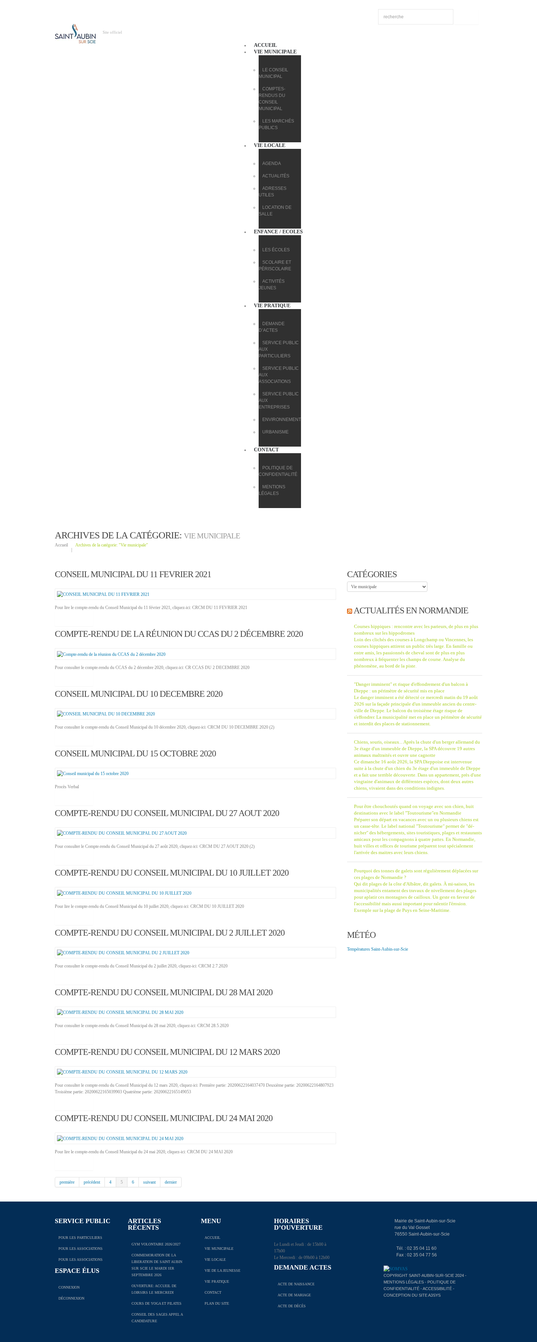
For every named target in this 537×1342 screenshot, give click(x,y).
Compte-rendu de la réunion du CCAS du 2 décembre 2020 (179, 634)
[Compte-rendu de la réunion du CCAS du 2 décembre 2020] (111, 653)
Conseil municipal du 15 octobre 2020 (135, 753)
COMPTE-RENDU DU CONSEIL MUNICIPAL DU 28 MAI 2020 (164, 992)
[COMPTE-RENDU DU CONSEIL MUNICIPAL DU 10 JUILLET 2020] (124, 892)
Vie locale (269, 145)
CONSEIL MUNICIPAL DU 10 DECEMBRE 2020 (138, 694)
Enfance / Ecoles (278, 231)
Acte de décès (292, 1306)
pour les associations (80, 1249)
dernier (171, 1182)
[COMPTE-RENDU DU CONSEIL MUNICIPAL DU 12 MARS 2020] (122, 1071)
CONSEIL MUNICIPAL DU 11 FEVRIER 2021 (133, 574)
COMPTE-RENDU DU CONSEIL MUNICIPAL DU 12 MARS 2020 (167, 1052)
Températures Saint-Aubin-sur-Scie (377, 949)
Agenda (271, 163)
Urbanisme (275, 432)
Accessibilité (437, 1288)
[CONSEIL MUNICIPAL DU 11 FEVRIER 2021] (103, 594)
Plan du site (217, 1303)
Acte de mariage (294, 1295)
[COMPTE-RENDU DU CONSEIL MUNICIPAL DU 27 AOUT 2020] (122, 832)
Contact (266, 449)
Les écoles (276, 249)
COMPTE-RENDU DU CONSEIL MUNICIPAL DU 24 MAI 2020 (164, 1118)
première (67, 1182)
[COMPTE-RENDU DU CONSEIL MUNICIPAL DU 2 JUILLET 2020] (123, 952)
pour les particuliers (80, 1238)
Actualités (275, 175)
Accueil (265, 45)
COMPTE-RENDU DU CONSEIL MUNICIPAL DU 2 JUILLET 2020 (170, 932)
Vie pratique (272, 305)
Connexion (69, 1287)
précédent (92, 1182)
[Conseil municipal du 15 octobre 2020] (93, 773)
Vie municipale (275, 51)
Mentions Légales (404, 1282)
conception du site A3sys (412, 1295)
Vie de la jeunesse (222, 1270)
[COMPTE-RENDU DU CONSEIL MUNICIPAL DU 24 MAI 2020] (120, 1137)
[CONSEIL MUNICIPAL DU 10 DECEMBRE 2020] (106, 713)
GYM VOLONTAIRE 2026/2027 (156, 1244)
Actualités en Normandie (411, 610)
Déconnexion (71, 1298)
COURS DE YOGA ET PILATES (157, 1303)
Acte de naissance (296, 1284)
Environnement (281, 419)
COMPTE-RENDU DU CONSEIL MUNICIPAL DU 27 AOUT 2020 (167, 813)
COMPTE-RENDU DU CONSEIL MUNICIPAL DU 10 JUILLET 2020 (172, 872)
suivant (149, 1182)
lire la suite (73, 618)
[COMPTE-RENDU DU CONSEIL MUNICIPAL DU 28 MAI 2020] (120, 1012)
